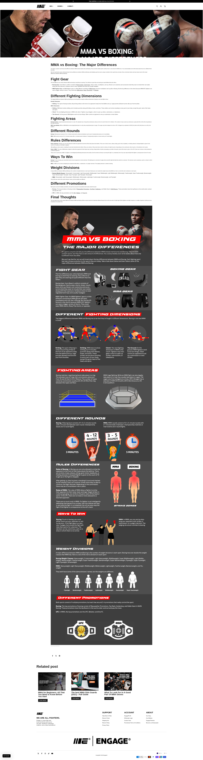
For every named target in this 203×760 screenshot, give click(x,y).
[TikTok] (48, 753)
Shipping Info (105, 720)
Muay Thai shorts (87, 90)
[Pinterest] (59, 656)
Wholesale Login (128, 718)
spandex (96, 90)
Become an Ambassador (152, 722)
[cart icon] (165, 6)
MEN (51, 6)
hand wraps (87, 84)
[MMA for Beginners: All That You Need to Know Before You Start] (52, 681)
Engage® (105, 755)
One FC (85, 193)
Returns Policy (106, 722)
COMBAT (70, 6)
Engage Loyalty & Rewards (101, 1)
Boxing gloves (80, 84)
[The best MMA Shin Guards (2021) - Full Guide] (85, 681)
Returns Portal (106, 718)
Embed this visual (55, 646)
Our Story (148, 715)
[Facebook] (52, 656)
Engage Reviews (150, 720)
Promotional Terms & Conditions (132, 722)
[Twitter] (56, 656)
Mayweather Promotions (83, 189)
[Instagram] (45, 753)
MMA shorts (80, 90)
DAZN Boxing (114, 189)
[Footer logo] (101, 741)
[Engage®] (41, 6)
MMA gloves (92, 88)
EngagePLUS (127, 715)
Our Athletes (149, 718)
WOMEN (59, 6)
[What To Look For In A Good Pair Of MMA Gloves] (118, 681)
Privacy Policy (105, 725)
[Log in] (161, 6)
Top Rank (92, 189)
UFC (75, 193)
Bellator (78, 193)
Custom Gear (127, 720)
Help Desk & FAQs (107, 715)
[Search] (157, 6)
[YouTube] (52, 753)
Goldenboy (98, 189)
